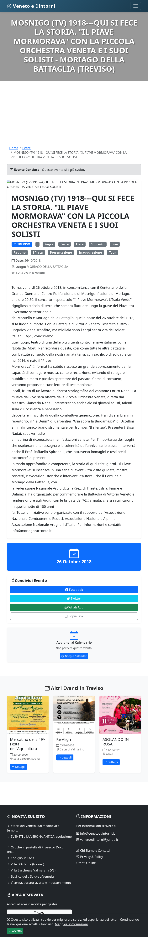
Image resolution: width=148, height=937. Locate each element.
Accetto (16, 931)
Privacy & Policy (91, 857)
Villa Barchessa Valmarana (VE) (33, 870)
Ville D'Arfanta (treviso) (27, 864)
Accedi (40, 912)
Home (13, 148)
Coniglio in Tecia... (23, 858)
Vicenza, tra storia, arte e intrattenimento (40, 883)
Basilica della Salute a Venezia (32, 876)
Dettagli (19, 767)
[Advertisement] (74, 119)
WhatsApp (75, 607)
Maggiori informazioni (71, 924)
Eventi (26, 148)
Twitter (75, 598)
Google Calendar (75, 656)
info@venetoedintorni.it (97, 833)
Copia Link (75, 616)
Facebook (75, 590)
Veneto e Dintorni (33, 6)
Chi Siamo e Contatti (94, 850)
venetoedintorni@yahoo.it (98, 839)
